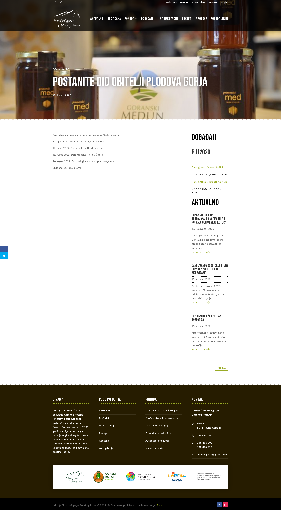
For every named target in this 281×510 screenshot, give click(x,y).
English (224, 2)
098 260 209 (205, 442)
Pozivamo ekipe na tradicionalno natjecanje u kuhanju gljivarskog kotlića (209, 219)
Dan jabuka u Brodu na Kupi (209, 181)
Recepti (187, 19)
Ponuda (129, 19)
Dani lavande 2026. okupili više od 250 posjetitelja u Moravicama (210, 269)
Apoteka (201, 19)
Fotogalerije (219, 19)
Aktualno (96, 19)
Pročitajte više (201, 252)
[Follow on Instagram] (61, 2)
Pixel (159, 505)
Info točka (114, 19)
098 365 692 (204, 447)
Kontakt (213, 2)
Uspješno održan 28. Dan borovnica (206, 318)
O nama (184, 2)
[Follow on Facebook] (55, 2)
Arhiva (222, 367)
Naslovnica (171, 2)
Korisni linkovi (198, 2)
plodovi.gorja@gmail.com (212, 454)
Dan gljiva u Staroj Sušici (207, 167)
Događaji (147, 19)
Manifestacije (169, 19)
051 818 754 (204, 435)
